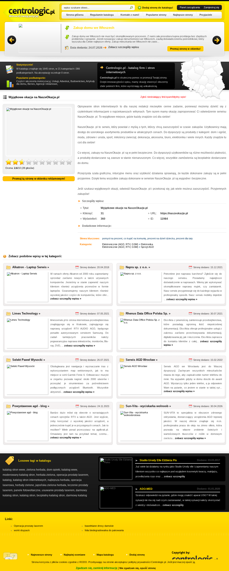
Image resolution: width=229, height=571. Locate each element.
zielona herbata (35, 469)
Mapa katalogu (105, 554)
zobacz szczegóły (174, 476)
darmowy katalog (76, 495)
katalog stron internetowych (29, 480)
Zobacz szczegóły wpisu (108, 47)
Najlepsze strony (183, 14)
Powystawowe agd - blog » (30, 406)
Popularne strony (156, 14)
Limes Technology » (26, 313)
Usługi (55, 81)
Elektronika (147, 244)
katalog (7, 480)
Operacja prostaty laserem (28, 525)
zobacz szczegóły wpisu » (65, 298)
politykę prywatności (139, 562)
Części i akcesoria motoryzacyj (33, 81)
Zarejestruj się (211, 7)
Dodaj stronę (137, 554)
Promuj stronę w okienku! (170, 48)
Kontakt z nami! (130, 14)
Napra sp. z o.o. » (138, 267)
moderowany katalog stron (19, 474)
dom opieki (53, 469)
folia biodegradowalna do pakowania (104, 530)
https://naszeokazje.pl (174, 213)
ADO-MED (146, 488)
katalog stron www (14, 469)
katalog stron (27, 495)
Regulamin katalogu (102, 14)
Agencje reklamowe (46, 84)
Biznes (31, 84)
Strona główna (74, 14)
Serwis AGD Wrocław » (141, 359)
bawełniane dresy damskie (99, 525)
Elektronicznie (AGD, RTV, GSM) (120, 244)
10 (69, 162)
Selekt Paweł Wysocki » (28, 359)
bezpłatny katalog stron (51, 495)
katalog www (69, 469)
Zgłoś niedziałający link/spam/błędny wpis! (163, 97)
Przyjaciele (205, 14)
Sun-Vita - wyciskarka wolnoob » (148, 406)
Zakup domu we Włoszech (79, 28)
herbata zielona (45, 474)
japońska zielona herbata (50, 485)
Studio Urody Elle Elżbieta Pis (158, 460)
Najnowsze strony (41, 554)
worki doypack (22, 530)
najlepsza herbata (59, 480)
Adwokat (64, 81)
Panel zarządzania (190, 7)
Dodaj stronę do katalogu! (157, 7)
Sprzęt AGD (147, 247)
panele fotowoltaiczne (27, 490)
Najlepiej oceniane (74, 554)
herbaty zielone (24, 485)
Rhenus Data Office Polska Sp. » (148, 313)
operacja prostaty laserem (72, 474)
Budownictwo (77, 81)
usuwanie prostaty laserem (58, 490)
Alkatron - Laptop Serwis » (30, 267)
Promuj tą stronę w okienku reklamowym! (38, 178)
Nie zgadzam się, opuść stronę (137, 568)
